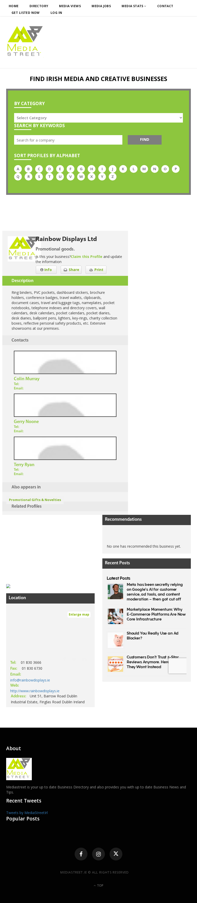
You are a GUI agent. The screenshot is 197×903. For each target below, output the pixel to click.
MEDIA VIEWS (70, 6)
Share (73, 269)
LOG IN (56, 13)
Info (47, 269)
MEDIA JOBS (101, 6)
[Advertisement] (44, 547)
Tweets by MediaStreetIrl (27, 812)
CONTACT (165, 6)
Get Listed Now (26, 13)
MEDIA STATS (133, 6)
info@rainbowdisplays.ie (30, 680)
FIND (144, 139)
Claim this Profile (86, 256)
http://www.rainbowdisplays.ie (35, 690)
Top (99, 885)
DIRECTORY (38, 6)
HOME (14, 6)
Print (98, 269)
